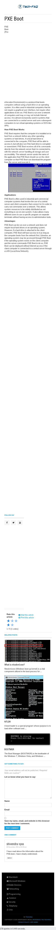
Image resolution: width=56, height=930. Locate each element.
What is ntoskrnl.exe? (14, 664)
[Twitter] (13, 522)
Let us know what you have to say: (20, 777)
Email (7, 809)
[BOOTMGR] (28, 739)
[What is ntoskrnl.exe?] (28, 651)
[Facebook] (7, 522)
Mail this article (26, 615)
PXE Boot (13, 19)
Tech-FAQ (29, 917)
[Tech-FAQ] (28, 6)
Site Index (34, 922)
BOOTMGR (9, 749)
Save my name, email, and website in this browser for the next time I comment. (27, 822)
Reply (10, 858)
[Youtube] (20, 522)
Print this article (27, 617)
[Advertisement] (30, 43)
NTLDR (7, 721)
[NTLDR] (28, 697)
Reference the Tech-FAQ (42, 919)
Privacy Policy (23, 922)
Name (7, 801)
